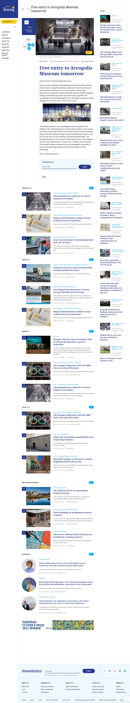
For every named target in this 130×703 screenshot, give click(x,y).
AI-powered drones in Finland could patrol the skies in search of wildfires (111, 313)
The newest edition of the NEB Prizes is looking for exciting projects (72, 535)
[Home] (23, 9)
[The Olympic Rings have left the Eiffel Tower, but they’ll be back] (38, 371)
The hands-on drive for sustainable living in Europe (70, 491)
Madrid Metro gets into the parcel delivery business (110, 337)
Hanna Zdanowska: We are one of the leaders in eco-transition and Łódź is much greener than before (62, 564)
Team (23, 689)
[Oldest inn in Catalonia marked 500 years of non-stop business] (38, 442)
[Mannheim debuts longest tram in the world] (105, 111)
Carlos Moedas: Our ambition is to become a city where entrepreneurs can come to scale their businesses (64, 602)
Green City (5, 44)
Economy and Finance (47, 686)
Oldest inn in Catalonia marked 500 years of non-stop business (73, 438)
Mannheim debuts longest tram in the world (112, 119)
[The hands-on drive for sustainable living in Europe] (38, 496)
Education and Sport (98, 689)
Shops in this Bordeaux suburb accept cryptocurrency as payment (72, 219)
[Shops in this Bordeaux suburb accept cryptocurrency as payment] (38, 223)
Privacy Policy (66, 700)
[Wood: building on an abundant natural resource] (38, 518)
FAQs (40, 700)
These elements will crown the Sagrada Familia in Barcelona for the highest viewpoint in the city (111, 288)
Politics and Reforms (47, 689)
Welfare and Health (98, 692)
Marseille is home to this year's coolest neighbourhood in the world (72, 460)
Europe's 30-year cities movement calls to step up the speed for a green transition (72, 342)
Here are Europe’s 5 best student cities (111, 359)
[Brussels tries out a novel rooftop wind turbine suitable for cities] (38, 273)
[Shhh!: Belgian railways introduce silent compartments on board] (105, 206)
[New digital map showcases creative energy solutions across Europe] (38, 295)
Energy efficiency (121, 692)
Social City (5, 47)
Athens (30, 27)
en (26, 22)
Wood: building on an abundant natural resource (72, 513)
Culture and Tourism (28, 31)
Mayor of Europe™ (5, 54)
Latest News (6, 32)
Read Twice (6, 50)
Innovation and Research (72, 689)
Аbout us (5, 35)
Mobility (118, 686)
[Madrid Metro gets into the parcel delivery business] (105, 326)
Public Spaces (120, 689)
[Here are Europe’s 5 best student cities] (105, 349)
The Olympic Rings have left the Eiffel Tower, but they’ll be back (72, 366)
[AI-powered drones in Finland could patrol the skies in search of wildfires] (105, 302)
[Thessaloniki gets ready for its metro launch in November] (38, 201)
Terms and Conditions (52, 700)
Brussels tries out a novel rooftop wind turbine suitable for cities (72, 268)
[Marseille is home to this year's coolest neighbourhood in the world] (38, 464)
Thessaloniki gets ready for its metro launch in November (71, 197)
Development (45, 692)
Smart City (5, 41)
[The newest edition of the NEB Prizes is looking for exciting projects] (38, 540)
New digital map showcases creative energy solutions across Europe (71, 290)
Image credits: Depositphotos (107, 700)
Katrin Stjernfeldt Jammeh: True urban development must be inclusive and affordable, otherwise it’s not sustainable (66, 583)
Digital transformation (72, 686)
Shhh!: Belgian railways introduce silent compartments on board (111, 215)
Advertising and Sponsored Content (85, 700)
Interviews (5, 58)
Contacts (24, 692)
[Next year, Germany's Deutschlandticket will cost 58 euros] (38, 245)
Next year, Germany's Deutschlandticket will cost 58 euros (73, 241)
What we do (25, 686)
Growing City (6, 38)
